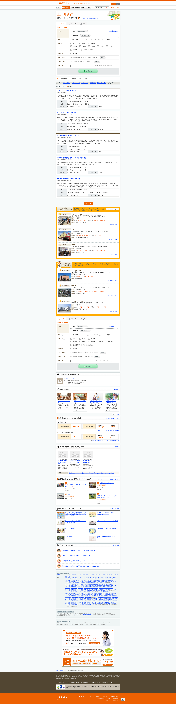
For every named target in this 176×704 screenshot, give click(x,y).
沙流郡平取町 (67, 599)
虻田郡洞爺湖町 (93, 598)
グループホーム (73, 614)
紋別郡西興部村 (101, 597)
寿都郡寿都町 (67, 584)
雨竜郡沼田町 (80, 589)
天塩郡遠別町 (101, 593)
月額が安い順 (84, 83)
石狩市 (81, 580)
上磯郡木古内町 (74, 581)
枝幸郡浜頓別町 (68, 594)
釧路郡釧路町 (74, 603)
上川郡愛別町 (114, 589)
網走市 (99, 577)
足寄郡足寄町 (106, 602)
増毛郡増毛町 (67, 593)
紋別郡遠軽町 (75, 597)
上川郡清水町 (94, 600)
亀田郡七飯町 (81, 581)
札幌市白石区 (85, 574)
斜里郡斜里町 (87, 595)
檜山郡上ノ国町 (68, 582)
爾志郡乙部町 (82, 582)
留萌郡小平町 (74, 593)
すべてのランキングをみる (112, 209)
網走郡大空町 (115, 597)
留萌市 (102, 577)
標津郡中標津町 (74, 604)
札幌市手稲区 (115, 574)
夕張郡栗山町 (74, 588)
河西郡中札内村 (107, 600)
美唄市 (114, 577)
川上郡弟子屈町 (100, 603)
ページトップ (123, 700)
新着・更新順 (66, 83)
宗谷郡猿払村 (114, 593)
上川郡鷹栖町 (87, 589)
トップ (59, 7)
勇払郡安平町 (101, 598)
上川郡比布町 (107, 589)
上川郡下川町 (80, 591)
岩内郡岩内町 (88, 585)
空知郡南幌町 (88, 586)
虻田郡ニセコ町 (88, 584)
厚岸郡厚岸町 (80, 603)
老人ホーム (68, 682)
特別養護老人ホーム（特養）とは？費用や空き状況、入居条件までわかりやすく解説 (91, 473)
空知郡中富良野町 (96, 590)
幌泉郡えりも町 (93, 599)
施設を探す (66, 7)
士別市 (80, 579)
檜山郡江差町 (114, 581)
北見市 (87, 577)
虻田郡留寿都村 (102, 584)
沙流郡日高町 (115, 598)
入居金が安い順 (76, 83)
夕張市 (91, 577)
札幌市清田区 (67, 576)
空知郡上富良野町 (88, 590)
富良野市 (114, 579)
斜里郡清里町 (93, 595)
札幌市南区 (97, 574)
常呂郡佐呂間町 (68, 597)
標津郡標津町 (81, 604)
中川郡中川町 (102, 591)
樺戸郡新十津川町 (94, 588)
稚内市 (110, 577)
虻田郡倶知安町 (74, 585)
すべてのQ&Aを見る (114, 545)
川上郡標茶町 (93, 603)
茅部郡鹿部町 (88, 581)
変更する (103, 57)
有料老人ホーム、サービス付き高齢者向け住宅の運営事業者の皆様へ (87, 652)
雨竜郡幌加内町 (108, 591)
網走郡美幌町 (74, 595)
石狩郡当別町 (90, 580)
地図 (83, 23)
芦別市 (66, 579)
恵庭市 (69, 580)
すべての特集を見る (114, 389)
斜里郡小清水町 (100, 595)
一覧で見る (116, 446)
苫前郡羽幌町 (87, 593)
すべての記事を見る (114, 508)
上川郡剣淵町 (74, 591)
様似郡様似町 (87, 599)
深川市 (109, 579)
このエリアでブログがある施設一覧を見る (109, 479)
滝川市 (98, 579)
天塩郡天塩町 (107, 593)
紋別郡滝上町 (88, 597)
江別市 (69, 579)
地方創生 (73, 682)
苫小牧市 (107, 577)
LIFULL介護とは (80, 696)
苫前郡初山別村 (93, 593)
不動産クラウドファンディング (89, 682)
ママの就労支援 (79, 682)
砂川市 (101, 579)
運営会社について (116, 698)
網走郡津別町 (80, 595)
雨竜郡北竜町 (74, 589)
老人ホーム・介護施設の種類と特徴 (91, 18)
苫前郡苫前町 (80, 593)
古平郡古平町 (114, 585)
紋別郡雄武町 (108, 597)
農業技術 (111, 682)
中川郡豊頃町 (93, 602)
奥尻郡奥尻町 (89, 582)
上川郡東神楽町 (93, 589)
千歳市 (94, 579)
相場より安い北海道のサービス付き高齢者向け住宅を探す (105, 440)
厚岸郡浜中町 (87, 603)
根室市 (91, 579)
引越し (63, 682)
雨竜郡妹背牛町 (102, 588)
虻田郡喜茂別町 (109, 584)
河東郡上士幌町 (74, 600)
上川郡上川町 (67, 590)
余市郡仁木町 (67, 586)
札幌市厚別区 (109, 574)
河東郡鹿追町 (81, 600)
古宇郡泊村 (93, 585)
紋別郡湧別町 (81, 597)
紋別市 (76, 579)
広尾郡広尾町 (74, 602)
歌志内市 (106, 579)
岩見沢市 (95, 577)
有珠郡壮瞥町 (74, 598)
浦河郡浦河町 (80, 599)
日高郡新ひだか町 (102, 599)
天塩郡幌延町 (67, 595)
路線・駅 (73, 23)
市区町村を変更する (85, 35)
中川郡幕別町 (80, 602)
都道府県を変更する (82, 31)
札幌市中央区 (67, 574)
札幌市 (58, 574)
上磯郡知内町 (67, 581)
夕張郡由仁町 (109, 586)
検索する (89, 71)
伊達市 (73, 580)
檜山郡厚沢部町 (75, 582)
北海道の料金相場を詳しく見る (111, 418)
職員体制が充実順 (101, 83)
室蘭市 (76, 577)
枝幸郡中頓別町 (75, 594)
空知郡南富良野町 (104, 590)
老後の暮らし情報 (104, 682)
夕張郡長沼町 (67, 588)
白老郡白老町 (80, 598)
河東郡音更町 (109, 599)
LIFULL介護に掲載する (101, 698)
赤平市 (73, 579)
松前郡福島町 (110, 580)
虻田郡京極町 (67, 585)
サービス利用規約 (104, 696)
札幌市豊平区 (91, 574)
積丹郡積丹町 (107, 585)
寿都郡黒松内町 (74, 584)
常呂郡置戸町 (115, 595)
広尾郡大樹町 (67, 602)
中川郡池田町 (87, 602)
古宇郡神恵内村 (100, 585)
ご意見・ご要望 (96, 696)
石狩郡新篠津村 (97, 580)
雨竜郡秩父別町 (109, 588)
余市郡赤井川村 (81, 586)
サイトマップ (88, 696)
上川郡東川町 (74, 590)
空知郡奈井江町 (94, 586)
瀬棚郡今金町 (95, 582)
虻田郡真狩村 (95, 584)
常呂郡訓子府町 (107, 595)
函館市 (66, 577)
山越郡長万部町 (106, 581)
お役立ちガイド (86, 7)
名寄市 (83, 579)
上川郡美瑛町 (80, 590)
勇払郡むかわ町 (107, 598)
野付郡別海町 (67, 604)
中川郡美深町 (87, 591)
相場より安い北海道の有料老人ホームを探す (108, 430)
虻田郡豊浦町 (67, 598)
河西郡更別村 (115, 600)
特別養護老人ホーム (87, 614)
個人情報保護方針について (115, 696)
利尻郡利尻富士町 (109, 594)
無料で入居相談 (75, 7)
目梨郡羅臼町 (88, 604)
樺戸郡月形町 (80, 588)
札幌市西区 (103, 574)
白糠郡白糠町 (114, 603)
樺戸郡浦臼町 (87, 588)
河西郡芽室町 (101, 600)
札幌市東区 (79, 574)
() (86, 50)
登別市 (66, 580)
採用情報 (109, 698)
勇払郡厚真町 (87, 598)
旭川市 (73, 577)
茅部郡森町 (93, 581)
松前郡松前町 (104, 580)
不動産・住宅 (58, 682)
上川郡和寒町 (67, 591)
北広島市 (77, 580)
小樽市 (69, 577)
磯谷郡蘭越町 (81, 584)
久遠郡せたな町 (102, 582)
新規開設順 (93, 83)
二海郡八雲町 (100, 581)
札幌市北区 (73, 574)
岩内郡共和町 (81, 585)
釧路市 (80, 577)
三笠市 (87, 579)
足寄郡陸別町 (113, 602)
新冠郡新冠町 (74, 599)
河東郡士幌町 (67, 600)
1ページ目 (88, 203)
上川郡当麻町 (101, 589)
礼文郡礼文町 (95, 594)
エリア (62, 23)
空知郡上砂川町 (102, 586)
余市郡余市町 (74, 586)
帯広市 (83, 577)
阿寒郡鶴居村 (107, 603)
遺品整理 (98, 682)
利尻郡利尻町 (102, 594)
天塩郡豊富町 (89, 594)
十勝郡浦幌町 (67, 603)
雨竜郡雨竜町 (67, 589)
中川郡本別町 (100, 602)
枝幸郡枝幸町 (82, 594)
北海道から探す (113, 31)
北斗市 (84, 580)
